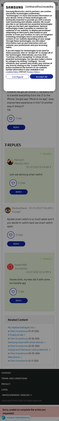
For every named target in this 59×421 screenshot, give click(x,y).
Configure (17, 77)
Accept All (41, 77)
